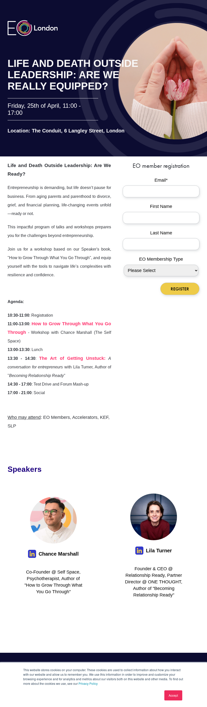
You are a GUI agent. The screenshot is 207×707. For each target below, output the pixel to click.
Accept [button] (173, 695)
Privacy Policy (88, 683)
